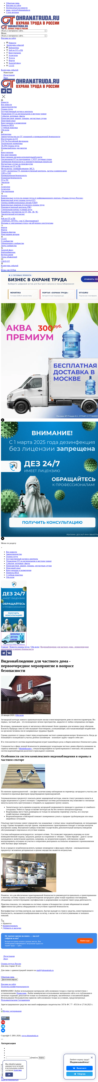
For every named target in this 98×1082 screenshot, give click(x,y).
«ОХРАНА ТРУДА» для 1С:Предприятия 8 (20, 221)
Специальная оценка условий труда (16, 209)
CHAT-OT (5, 261)
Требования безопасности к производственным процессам (26, 162)
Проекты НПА (7, 125)
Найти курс (85, 941)
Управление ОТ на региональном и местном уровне (23, 114)
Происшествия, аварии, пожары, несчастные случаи (24, 118)
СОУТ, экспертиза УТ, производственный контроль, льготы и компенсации (34, 171)
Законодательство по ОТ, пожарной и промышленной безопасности (30, 136)
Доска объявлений (9, 257)
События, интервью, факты (13, 116)
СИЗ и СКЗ (6, 173)
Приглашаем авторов (10, 234)
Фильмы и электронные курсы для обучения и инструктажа (27, 223)
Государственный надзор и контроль (17, 111)
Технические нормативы (12, 143)
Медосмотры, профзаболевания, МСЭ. (18, 168)
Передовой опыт (8, 121)
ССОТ (11, 66)
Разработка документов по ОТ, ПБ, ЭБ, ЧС (19, 212)
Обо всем (5, 130)
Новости (12, 43)
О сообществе (7, 241)
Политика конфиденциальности (15, 986)
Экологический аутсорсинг (13, 214)
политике (18, 1070)
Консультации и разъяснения (13, 123)
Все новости (6, 104)
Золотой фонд (15, 63)
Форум (12, 60)
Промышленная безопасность (14, 175)
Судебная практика (9, 127)
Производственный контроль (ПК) (16, 207)
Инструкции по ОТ (9, 139)
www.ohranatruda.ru (30, 1036)
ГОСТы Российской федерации (14, 141)
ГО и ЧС (5, 180)
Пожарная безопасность (11, 178)
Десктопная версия (9, 979)
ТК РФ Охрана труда (10, 146)
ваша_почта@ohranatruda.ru (18, 10)
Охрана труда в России (11, 964)
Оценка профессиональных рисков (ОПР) (19, 203)
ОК (9, 1075)
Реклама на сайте (13, 5)
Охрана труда (7, 109)
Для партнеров (7, 191)
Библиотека (14, 48)
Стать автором (12, 12)
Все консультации (9, 155)
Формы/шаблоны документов (14, 148)
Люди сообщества (9, 246)
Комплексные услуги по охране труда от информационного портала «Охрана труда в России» (42, 198)
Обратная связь (12, 3)
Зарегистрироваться (9, 1080)
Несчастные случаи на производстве (17, 164)
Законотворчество (9, 107)
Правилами (21, 993)
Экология (5, 182)
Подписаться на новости (17, 8)
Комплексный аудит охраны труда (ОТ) (18, 200)
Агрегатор (13, 55)
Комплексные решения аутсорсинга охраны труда (22, 205)
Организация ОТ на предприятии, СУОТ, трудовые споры (26, 159)
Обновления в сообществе (12, 243)
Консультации (15, 53)
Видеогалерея (7, 255)
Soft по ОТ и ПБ (16, 50)
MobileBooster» (25, 748)
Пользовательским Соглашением (15, 1000)
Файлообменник (8, 252)
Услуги (12, 58)
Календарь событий (15, 45)
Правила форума (8, 232)
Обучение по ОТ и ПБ (10, 166)
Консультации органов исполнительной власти (21, 157)
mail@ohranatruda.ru (45, 970)
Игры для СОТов (8, 270)
